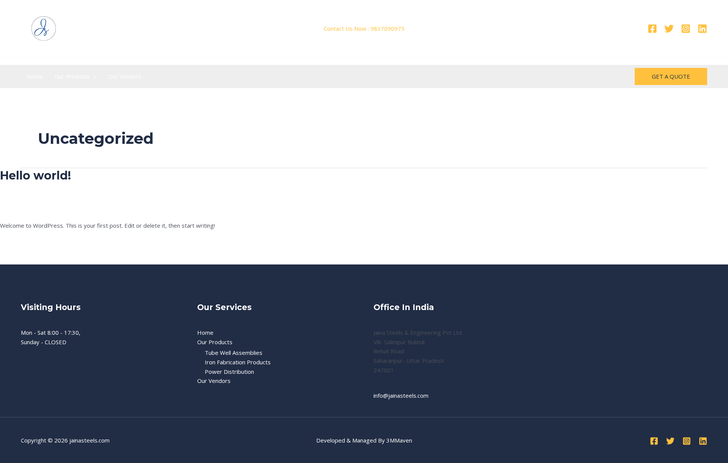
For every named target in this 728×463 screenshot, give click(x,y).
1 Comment (15, 209)
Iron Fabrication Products (238, 362)
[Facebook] (652, 28)
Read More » (17, 243)
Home (35, 76)
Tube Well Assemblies (233, 352)
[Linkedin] (702, 28)
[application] (93, 76)
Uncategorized (55, 209)
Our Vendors (124, 76)
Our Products (71, 76)
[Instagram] (685, 28)
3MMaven (399, 440)
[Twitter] (669, 28)
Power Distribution (229, 371)
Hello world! (35, 176)
